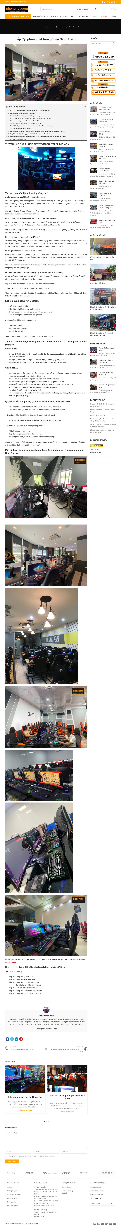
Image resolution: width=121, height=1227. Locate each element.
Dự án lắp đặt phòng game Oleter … (106, 373)
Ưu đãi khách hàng (67, 1191)
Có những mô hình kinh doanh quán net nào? (33, 288)
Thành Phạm (28, 1024)
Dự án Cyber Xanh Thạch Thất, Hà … (105, 170)
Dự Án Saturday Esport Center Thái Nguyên (106, 207)
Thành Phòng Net (44, 1024)
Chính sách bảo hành (96, 1187)
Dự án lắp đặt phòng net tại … (107, 386)
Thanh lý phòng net (12, 1205)
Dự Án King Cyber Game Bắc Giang (107, 157)
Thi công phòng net (12, 1202)
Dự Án (94, 16)
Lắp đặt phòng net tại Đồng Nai (25, 1097)
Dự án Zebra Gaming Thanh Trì (106, 145)
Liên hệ (113, 16)
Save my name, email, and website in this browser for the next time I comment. (31, 1156)
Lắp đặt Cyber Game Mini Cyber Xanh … (106, 108)
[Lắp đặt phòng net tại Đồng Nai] (25, 1079)
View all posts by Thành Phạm (46, 1029)
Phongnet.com (33, 1223)
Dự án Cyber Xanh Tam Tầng (107, 221)
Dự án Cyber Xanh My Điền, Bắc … (106, 182)
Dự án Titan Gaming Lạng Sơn (105, 194)
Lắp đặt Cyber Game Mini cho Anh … (106, 120)
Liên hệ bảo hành (67, 1187)
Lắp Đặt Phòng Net (39, 16)
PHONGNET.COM (9, 1223)
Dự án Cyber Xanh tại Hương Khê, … (106, 361)
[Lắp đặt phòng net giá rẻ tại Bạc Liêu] (67, 1078)
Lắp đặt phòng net (12, 1191)
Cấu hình (53, 16)
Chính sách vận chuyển (96, 1191)
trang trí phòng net (23, 431)
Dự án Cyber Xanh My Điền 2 (106, 133)
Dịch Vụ (72, 16)
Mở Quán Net (83, 16)
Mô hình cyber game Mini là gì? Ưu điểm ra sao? (35, 336)
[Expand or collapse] (85, 106)
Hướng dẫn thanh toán (96, 1194)
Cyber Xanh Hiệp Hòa (97, 415)
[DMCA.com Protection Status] (96, 447)
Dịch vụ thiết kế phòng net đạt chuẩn (30, 426)
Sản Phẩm (63, 16)
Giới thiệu (104, 16)
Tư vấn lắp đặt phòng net (14, 1194)
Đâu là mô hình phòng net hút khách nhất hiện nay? (35, 415)
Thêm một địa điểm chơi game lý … (107, 349)
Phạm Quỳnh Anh (96, 452)
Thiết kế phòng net (12, 1198)
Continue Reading (25, 1110)
